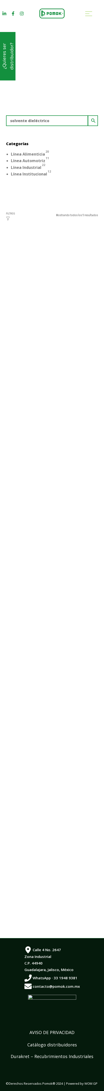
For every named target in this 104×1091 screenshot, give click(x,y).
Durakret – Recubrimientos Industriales (52, 1056)
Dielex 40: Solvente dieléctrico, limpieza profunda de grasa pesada (48, 628)
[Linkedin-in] (4, 13)
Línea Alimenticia (28, 154)
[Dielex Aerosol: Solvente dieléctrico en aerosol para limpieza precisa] (52, 833)
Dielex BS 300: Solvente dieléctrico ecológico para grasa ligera (47, 766)
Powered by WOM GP (81, 1083)
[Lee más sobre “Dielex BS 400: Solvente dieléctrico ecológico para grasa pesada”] (52, 496)
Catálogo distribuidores (52, 1045)
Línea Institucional (29, 174)
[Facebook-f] (13, 13)
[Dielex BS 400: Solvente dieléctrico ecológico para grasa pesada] (52, 420)
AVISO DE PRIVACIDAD (52, 1032)
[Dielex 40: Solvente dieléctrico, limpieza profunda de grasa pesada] (52, 558)
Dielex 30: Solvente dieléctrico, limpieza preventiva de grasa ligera (49, 353)
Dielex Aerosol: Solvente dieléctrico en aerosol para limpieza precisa (49, 904)
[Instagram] (21, 13)
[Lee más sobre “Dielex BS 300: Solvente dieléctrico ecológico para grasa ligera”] (52, 771)
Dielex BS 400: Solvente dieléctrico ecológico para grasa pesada (47, 491)
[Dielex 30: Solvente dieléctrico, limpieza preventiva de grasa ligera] (52, 282)
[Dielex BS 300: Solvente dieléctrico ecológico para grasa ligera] (52, 695)
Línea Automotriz (28, 160)
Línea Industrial (26, 167)
